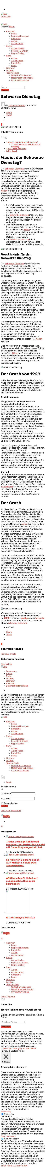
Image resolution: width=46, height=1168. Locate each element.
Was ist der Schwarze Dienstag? (23, 142)
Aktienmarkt (7, 486)
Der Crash (12, 151)
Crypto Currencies (20, 80)
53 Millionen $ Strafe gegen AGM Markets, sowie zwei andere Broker (22, 862)
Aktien (14, 41)
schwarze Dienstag (17, 623)
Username (6, 793)
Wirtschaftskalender (21, 75)
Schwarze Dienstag (14, 169)
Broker (9, 46)
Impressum (11, 671)
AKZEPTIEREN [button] (29, 1048)
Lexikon (10, 70)
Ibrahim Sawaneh (16, 105)
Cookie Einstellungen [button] (12, 1048)
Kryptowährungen (20, 36)
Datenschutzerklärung (17, 686)
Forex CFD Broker (19, 51)
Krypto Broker (17, 53)
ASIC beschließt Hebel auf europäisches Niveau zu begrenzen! (22, 881)
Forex (14, 34)
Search (5, 90)
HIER (6, 618)
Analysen (10, 31)
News (8, 56)
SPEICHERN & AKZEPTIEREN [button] (14, 1166)
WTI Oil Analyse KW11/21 (20, 917)
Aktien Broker (17, 48)
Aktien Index (17, 43)
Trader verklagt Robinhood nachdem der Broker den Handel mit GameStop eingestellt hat (25, 844)
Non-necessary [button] (8, 1136)
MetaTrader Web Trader (22, 78)
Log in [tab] (9, 782)
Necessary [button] (6, 1111)
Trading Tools (12, 73)
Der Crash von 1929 (17, 149)
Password (5, 798)
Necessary (9, 1114)
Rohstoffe (16, 38)
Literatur (10, 68)
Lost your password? (11, 810)
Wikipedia (39, 618)
